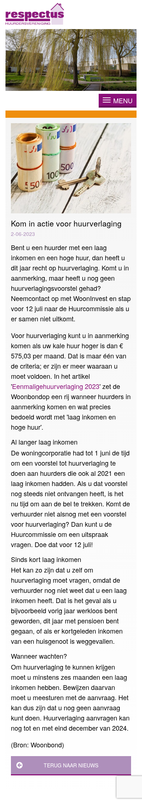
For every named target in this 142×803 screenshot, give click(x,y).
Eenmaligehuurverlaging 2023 (55, 386)
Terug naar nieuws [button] (71, 765)
